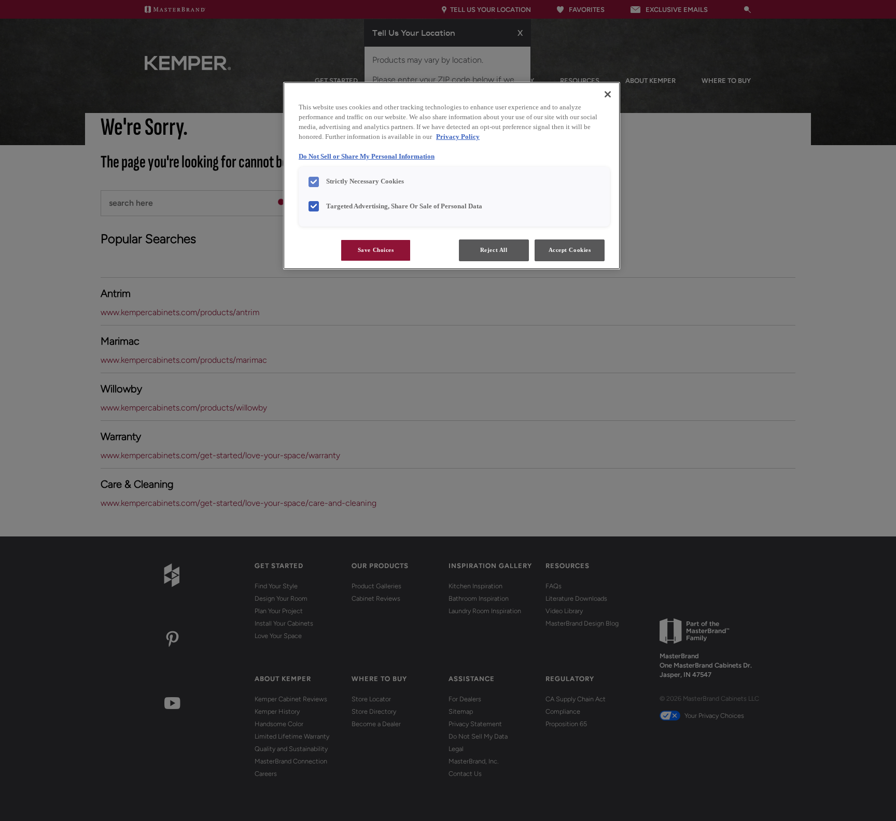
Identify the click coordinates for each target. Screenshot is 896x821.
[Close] (607, 94)
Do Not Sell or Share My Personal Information (367, 156)
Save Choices (376, 250)
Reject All (494, 250)
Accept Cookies (570, 250)
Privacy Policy (458, 136)
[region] (451, 176)
